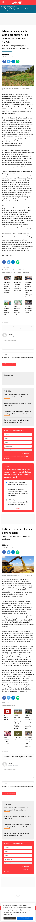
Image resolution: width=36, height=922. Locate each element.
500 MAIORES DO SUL (7, 718)
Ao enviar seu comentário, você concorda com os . (17, 358)
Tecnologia (26, 272)
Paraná (9, 270)
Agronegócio (17, 272)
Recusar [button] (9, 918)
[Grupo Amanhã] (17, 2)
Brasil (4, 270)
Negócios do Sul (7, 272)
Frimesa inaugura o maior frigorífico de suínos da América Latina (17, 722)
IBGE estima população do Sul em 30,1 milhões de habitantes (28, 742)
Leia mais (18, 896)
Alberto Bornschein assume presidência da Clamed (17, 311)
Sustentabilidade (18, 270)
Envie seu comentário (9, 364)
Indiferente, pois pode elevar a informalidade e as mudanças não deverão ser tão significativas (18, 502)
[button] (3, 2)
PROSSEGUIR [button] (25, 918)
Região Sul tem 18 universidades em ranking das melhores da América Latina (28, 722)
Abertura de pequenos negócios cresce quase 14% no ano (17, 286)
